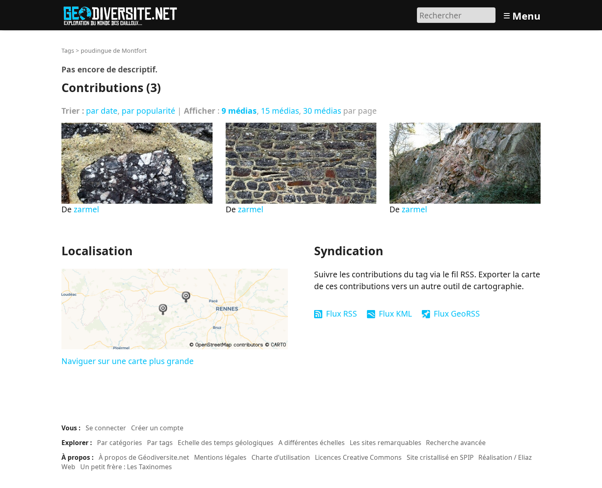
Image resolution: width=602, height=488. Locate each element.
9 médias (239, 110)
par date (102, 110)
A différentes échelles (311, 442)
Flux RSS (341, 313)
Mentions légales (220, 457)
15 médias (280, 110)
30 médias (322, 110)
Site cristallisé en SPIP (440, 457)
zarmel (86, 209)
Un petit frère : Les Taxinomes (126, 466)
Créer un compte (157, 427)
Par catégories (119, 442)
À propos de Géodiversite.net (144, 457)
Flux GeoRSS (457, 313)
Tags (67, 50)
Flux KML (395, 313)
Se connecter (106, 427)
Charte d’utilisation (280, 457)
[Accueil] (123, 14)
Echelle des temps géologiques (226, 442)
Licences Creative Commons (358, 457)
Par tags (160, 442)
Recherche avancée (456, 442)
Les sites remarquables (385, 442)
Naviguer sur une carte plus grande (127, 361)
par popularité (148, 110)
